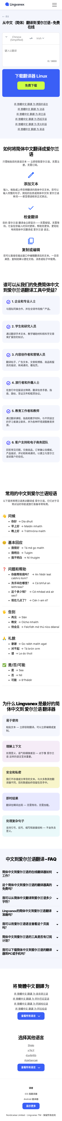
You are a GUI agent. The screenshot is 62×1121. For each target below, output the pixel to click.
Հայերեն (31, 1055)
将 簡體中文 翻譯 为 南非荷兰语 (31, 993)
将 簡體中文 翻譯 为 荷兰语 (31, 114)
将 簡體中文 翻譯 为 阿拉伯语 (31, 1008)
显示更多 (31, 1105)
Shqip (31, 1045)
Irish (39, 38)
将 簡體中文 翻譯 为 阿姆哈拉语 (31, 1003)
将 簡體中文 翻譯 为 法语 (31, 109)
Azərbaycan (31, 1060)
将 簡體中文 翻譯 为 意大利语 (31, 124)
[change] (31, 38)
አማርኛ (31, 1050)
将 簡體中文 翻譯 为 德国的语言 (31, 104)
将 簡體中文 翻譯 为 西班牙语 (31, 119)
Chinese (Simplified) (16, 38)
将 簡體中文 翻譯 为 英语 (31, 129)
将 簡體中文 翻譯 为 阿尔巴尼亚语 (31, 998)
